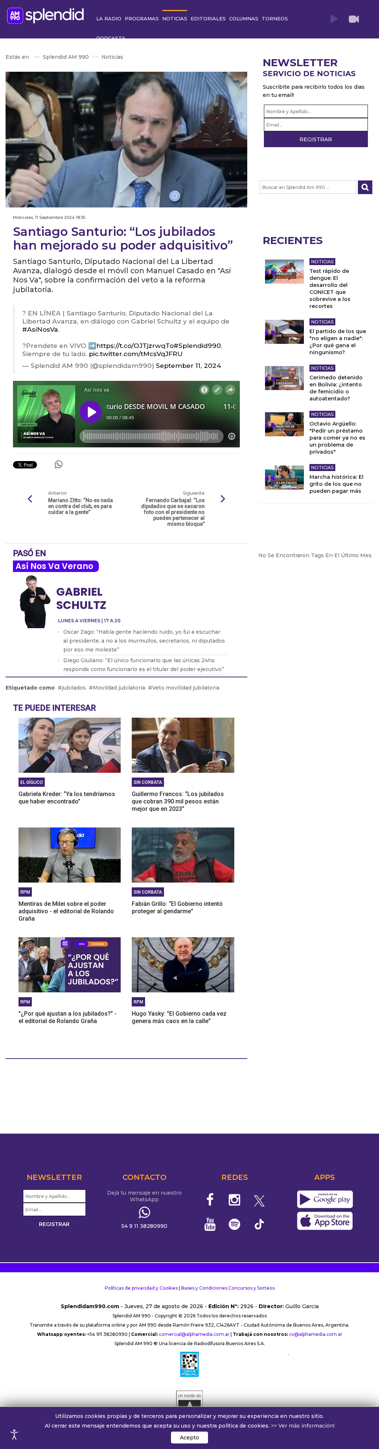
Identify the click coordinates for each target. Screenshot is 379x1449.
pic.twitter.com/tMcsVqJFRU (135, 354)
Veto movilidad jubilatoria (185, 687)
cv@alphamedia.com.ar (315, 1334)
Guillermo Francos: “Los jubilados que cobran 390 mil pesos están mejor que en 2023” (178, 801)
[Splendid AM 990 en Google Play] (324, 1199)
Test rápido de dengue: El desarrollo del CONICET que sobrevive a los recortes (330, 288)
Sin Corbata (148, 782)
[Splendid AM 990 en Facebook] (210, 1199)
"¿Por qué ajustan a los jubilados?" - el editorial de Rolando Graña (68, 1017)
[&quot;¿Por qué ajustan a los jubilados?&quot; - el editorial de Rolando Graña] (70, 964)
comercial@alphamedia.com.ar (194, 1334)
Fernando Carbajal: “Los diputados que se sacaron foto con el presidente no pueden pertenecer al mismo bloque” (172, 512)
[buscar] (365, 187)
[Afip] (189, 1364)
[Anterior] (30, 499)
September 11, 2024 (188, 365)
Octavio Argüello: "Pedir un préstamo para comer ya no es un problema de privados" (337, 437)
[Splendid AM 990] (47, 15)
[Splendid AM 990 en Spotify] (234, 1224)
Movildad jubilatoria (119, 687)
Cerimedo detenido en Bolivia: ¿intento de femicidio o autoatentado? (336, 388)
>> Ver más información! (303, 1425)
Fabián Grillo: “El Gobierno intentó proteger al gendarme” (177, 907)
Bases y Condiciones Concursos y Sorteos (228, 1288)
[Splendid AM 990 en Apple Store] (324, 1221)
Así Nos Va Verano (54, 566)
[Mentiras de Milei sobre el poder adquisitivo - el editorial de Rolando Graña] (70, 854)
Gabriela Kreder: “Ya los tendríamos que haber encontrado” (67, 797)
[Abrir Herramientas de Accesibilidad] (14, 1434)
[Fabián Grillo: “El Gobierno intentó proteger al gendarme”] (183, 854)
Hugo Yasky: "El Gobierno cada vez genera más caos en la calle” (179, 1017)
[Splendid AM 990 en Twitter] (259, 1199)
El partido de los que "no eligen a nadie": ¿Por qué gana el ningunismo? (337, 342)
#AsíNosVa (40, 329)
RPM (25, 892)
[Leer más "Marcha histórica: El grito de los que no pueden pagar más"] (284, 477)
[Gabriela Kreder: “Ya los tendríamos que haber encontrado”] (70, 744)
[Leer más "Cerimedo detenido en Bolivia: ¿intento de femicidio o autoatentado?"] (284, 378)
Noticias (322, 261)
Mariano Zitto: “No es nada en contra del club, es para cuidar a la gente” (80, 506)
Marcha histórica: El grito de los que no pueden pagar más (336, 484)
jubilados (74, 687)
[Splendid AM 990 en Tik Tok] (259, 1224)
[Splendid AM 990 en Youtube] (210, 1224)
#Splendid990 (197, 345)
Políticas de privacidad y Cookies (141, 1288)
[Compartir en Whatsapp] (59, 464)
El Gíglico (31, 782)
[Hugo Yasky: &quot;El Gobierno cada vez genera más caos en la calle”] (183, 964)
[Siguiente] (223, 499)
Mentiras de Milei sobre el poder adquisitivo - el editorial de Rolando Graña (66, 911)
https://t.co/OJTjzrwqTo (135, 345)
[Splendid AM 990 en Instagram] (234, 1199)
